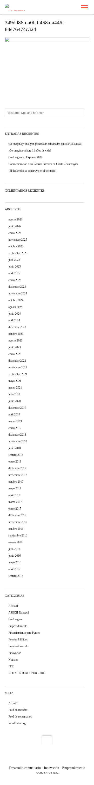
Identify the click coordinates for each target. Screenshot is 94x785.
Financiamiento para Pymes (24, 632)
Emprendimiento (17, 626)
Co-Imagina (15, 619)
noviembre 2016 (17, 522)
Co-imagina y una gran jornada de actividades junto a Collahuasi (44, 144)
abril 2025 (14, 273)
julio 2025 (14, 260)
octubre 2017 (15, 481)
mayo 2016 (14, 562)
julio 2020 (14, 394)
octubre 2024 (15, 300)
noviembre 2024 (17, 293)
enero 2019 (14, 428)
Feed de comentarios (20, 716)
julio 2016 (14, 549)
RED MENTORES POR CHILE (27, 673)
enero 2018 (14, 461)
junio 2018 (14, 448)
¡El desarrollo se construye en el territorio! (32, 170)
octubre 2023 (15, 333)
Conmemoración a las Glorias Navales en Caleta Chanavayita (43, 164)
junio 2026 (14, 226)
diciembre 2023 (17, 327)
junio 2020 (14, 401)
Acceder (13, 703)
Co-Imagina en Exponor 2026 (25, 157)
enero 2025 (14, 280)
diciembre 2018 (17, 434)
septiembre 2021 (17, 374)
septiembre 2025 (17, 253)
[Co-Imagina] (15, 7)
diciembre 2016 (17, 515)
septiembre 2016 (17, 535)
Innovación (14, 653)
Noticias (13, 659)
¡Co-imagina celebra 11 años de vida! (29, 150)
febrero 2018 (15, 454)
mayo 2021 (14, 381)
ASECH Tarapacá (18, 612)
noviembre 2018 (17, 441)
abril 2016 (14, 569)
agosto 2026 (15, 219)
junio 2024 (14, 313)
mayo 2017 (14, 488)
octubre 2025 (15, 246)
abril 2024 (14, 320)
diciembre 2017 (17, 468)
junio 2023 (14, 347)
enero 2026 (14, 233)
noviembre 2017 (17, 475)
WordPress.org (17, 723)
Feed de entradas (17, 710)
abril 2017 (14, 495)
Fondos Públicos (18, 639)
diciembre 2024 (17, 286)
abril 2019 (14, 414)
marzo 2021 (15, 387)
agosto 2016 (15, 542)
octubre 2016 (15, 528)
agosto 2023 (15, 340)
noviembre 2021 (17, 367)
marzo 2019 (15, 421)
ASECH (13, 606)
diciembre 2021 (17, 360)
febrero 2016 (15, 576)
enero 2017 (14, 508)
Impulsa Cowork (18, 646)
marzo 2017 (15, 502)
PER (11, 666)
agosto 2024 (15, 307)
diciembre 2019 (17, 407)
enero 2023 (14, 354)
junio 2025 (14, 266)
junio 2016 (14, 555)
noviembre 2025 (17, 239)
